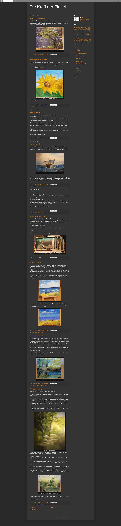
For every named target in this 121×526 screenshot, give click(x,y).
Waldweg (89, 41)
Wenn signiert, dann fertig (38, 60)
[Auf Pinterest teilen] (56, 54)
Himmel (90, 33)
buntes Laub (81, 28)
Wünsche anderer (40, 212)
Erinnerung (35, 332)
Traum (78, 41)
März (77, 68)
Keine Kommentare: (45, 54)
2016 (76, 49)
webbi (83, 17)
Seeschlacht (89, 38)
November (78, 71)
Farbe (79, 29)
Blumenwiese (87, 27)
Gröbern (89, 30)
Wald (80, 41)
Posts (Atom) (36, 509)
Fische (37, 258)
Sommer (75, 39)
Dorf (84, 28)
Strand (42, 332)
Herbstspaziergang (84, 33)
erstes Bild (38, 504)
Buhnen (77, 28)
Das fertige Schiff (35, 144)
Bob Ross (34, 504)
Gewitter (86, 30)
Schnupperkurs (51, 504)
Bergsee (79, 27)
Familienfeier (34, 192)
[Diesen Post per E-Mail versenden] (50, 54)
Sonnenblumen (80, 39)
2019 (76, 77)
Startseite (52, 507)
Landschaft (42, 504)
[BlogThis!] (52, 54)
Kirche (82, 34)
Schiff (34, 186)
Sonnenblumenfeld (88, 39)
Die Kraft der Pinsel (48, 6)
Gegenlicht (79, 30)
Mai (77, 70)
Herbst (36, 385)
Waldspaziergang (85, 41)
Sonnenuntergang (77, 40)
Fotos (34, 385)
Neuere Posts (32, 507)
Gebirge (75, 30)
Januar (77, 50)
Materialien (49, 258)
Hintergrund (45, 258)
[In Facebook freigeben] (54, 54)
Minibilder (34, 56)
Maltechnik (35, 212)
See (82, 38)
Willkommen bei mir (36, 389)
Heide (80, 31)
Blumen (34, 106)
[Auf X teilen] (53, 54)
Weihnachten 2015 (36, 262)
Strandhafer (85, 40)
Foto (85, 29)
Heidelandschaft (84, 31)
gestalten (40, 258)
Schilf (75, 38)
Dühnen (86, 28)
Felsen (81, 29)
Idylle (79, 34)
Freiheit (90, 29)
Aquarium (34, 258)
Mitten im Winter (35, 112)
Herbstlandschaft (76, 33)
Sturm (88, 40)
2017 (76, 73)
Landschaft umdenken (42, 385)
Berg (77, 27)
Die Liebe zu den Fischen (38, 216)
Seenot (36, 186)
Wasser (79, 42)
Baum (75, 27)
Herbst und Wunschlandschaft (40, 336)
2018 (76, 75)
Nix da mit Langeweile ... (38, 18)
